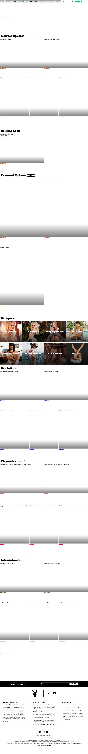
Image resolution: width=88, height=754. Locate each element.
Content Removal (71, 741)
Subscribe (73, 683)
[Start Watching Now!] (30, 4)
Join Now (78, 1)
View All (29, 35)
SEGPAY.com (53, 741)
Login (84, 1)
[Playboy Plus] (8, 1)
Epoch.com (20, 741)
